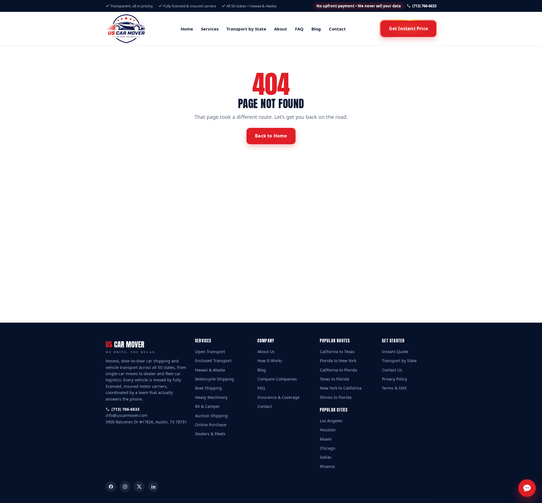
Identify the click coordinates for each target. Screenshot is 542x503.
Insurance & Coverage (278, 397)
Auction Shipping (211, 415)
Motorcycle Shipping (214, 379)
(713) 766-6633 (424, 5)
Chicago (327, 448)
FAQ (299, 29)
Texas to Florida (334, 379)
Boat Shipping (208, 388)
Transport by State (246, 29)
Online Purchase (210, 424)
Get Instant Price (408, 28)
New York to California (341, 388)
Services (209, 29)
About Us (266, 351)
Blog (316, 29)
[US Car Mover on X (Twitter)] (139, 486)
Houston (328, 429)
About (280, 29)
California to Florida (338, 370)
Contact (337, 29)
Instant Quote (395, 351)
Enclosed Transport (213, 360)
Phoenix (327, 466)
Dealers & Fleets (210, 433)
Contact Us (392, 370)
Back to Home (271, 136)
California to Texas (337, 351)
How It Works (269, 360)
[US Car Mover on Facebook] (111, 486)
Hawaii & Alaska (210, 370)
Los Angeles (331, 420)
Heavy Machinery (211, 397)
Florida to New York (338, 360)
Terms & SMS (394, 388)
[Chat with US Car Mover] (527, 488)
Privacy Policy (394, 379)
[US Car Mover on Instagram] (125, 486)
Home (187, 29)
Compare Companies (277, 379)
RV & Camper (207, 406)
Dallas (325, 457)
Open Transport (210, 351)
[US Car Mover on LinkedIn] (153, 486)
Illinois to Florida (335, 397)
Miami (326, 439)
